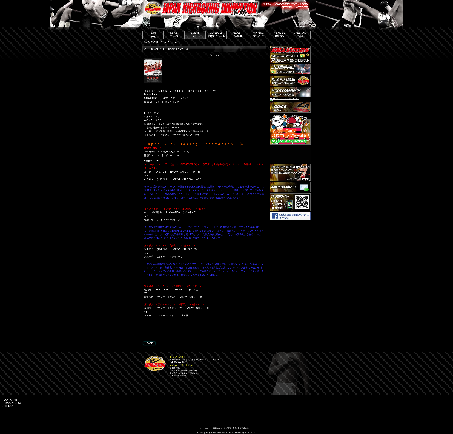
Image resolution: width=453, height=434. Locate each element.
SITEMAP (8, 406)
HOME (153, 35)
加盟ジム (279, 35)
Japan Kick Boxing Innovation (224, 433)
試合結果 (237, 35)
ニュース (174, 35)
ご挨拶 (300, 35)
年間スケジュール (216, 35)
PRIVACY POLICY (12, 403)
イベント (195, 35)
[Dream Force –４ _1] (153, 81)
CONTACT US (10, 400)
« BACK (149, 343)
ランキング (258, 35)
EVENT (154, 42)
